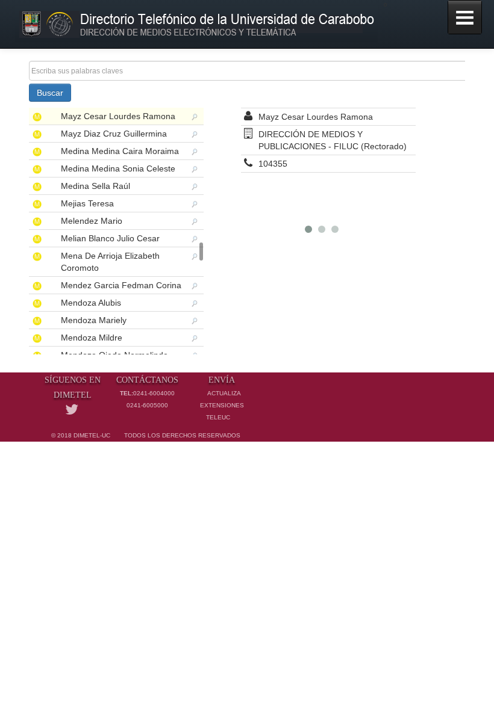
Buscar (50, 92)
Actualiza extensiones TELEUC (222, 405)
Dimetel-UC (91, 435)
